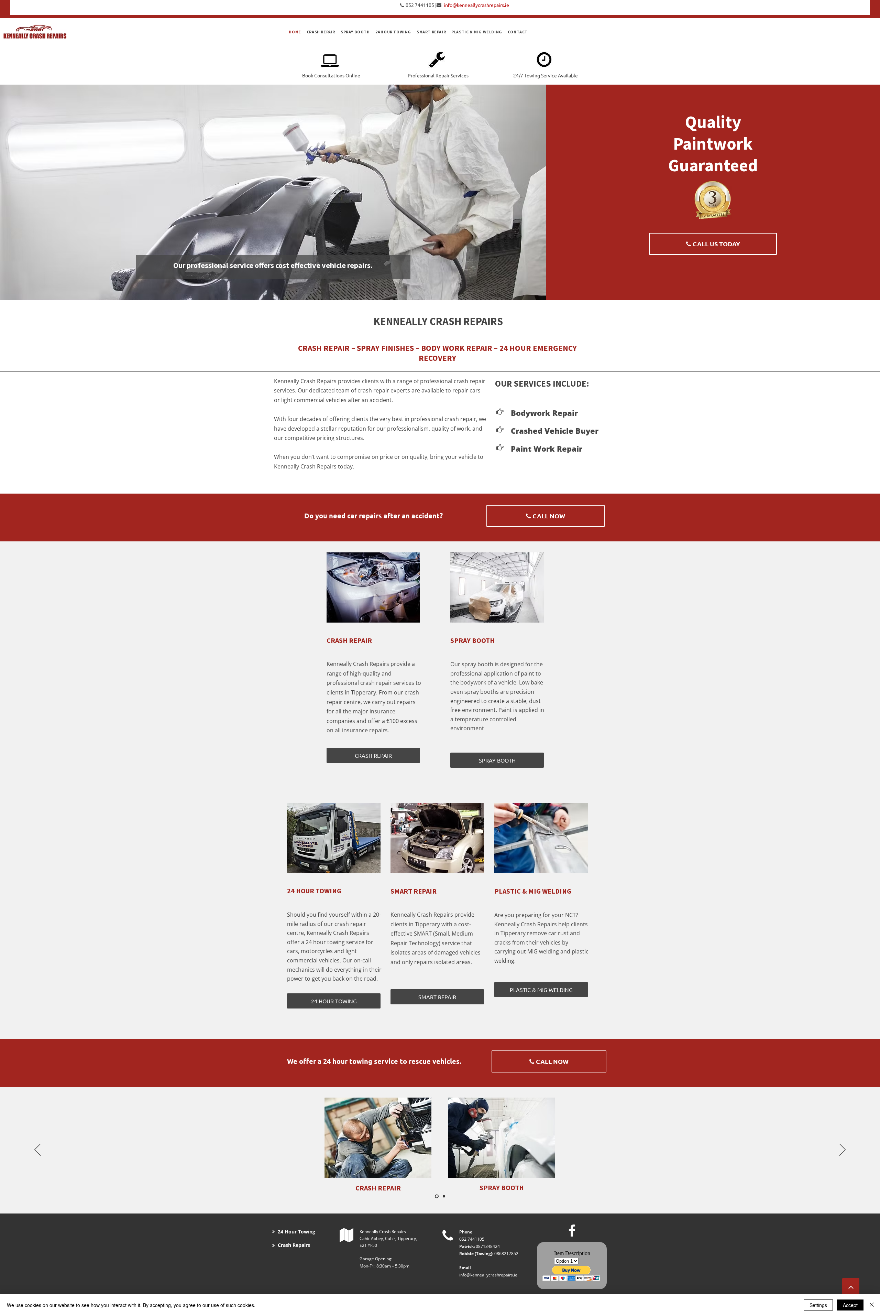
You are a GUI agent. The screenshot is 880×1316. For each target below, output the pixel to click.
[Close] (872, 1304)
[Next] (842, 1150)
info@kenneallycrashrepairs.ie (488, 1275)
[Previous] (37, 1150)
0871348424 (488, 1246)
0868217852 (506, 1253)
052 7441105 (420, 5)
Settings (818, 1305)
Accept (850, 1305)
